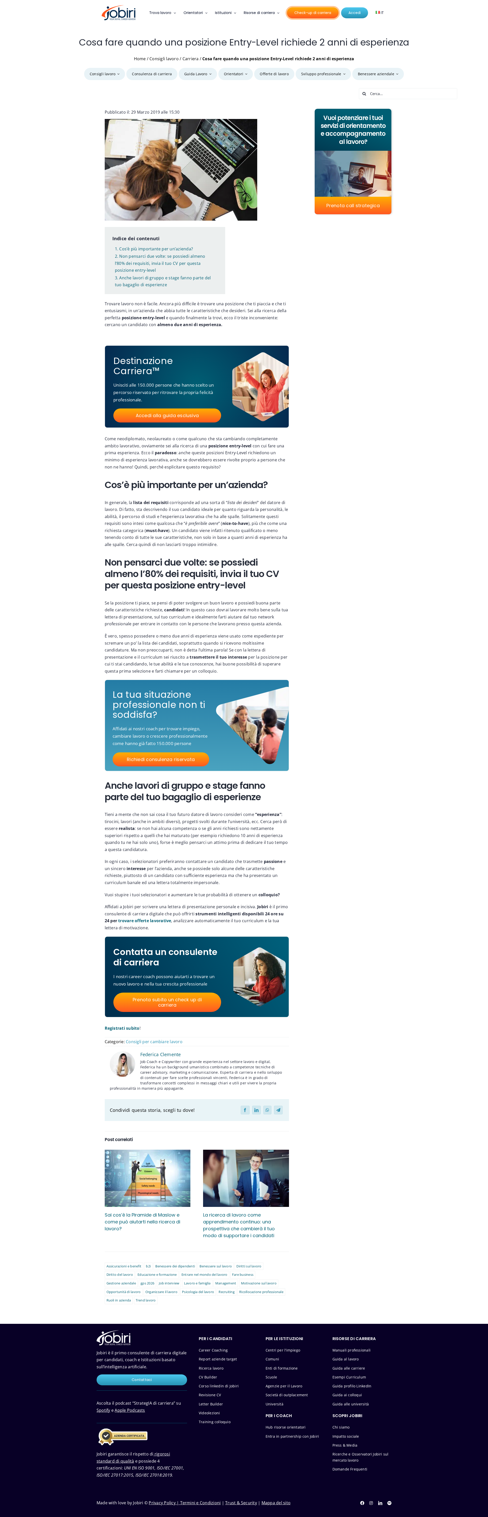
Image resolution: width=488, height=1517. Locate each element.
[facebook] (362, 1503)
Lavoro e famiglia (197, 1283)
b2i (148, 1266)
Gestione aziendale (121, 1283)
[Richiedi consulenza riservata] (160, 725)
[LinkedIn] (256, 1110)
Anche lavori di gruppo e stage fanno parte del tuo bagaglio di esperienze (163, 281)
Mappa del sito (276, 1503)
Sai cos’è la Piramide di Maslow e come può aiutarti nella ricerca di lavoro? (142, 1222)
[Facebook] (245, 1110)
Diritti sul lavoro (248, 1266)
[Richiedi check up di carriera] (166, 387)
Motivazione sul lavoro (259, 1283)
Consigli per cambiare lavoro (154, 1041)
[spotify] (389, 1503)
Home (140, 59)
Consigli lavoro (164, 59)
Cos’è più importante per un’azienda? (156, 249)
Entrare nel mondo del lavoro (204, 1274)
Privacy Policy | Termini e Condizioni (185, 1503)
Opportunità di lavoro (123, 1292)
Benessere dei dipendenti (175, 1266)
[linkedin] (380, 1503)
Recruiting (226, 1292)
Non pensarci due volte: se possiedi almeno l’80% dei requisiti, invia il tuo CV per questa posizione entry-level (160, 263)
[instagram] (371, 1503)
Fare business (242, 1274)
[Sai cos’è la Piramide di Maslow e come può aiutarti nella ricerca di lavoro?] (148, 1178)
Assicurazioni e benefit (124, 1266)
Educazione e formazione (157, 1274)
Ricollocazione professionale (261, 1292)
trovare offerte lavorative (144, 920)
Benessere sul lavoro (216, 1266)
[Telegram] (278, 1110)
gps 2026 (147, 1283)
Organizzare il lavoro (161, 1292)
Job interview (169, 1283)
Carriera (190, 59)
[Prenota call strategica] (353, 161)
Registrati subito (122, 1028)
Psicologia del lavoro (198, 1292)
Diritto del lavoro (119, 1274)
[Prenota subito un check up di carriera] (166, 977)
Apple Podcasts (130, 1410)
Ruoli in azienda (118, 1300)
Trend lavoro (146, 1300)
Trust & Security (241, 1503)
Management (225, 1283)
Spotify (103, 1410)
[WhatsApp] (267, 1110)
